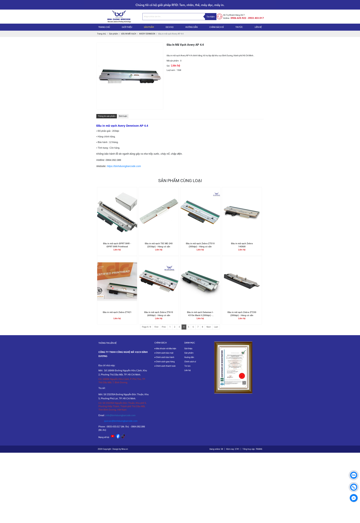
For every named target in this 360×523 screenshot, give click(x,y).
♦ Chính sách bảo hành (164, 357)
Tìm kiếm (210, 17)
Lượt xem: (171, 70)
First (156, 327)
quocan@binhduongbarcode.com (120, 421)
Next (209, 327)
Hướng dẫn (189, 357)
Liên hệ (187, 370)
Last (216, 327)
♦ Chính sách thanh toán (165, 366)
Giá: (168, 66)
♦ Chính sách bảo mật (163, 353)
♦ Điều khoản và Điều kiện (165, 348)
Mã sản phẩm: (173, 61)
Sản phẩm (189, 353)
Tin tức (187, 366)
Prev (164, 327)
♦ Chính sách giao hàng (164, 361)
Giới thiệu (188, 348)
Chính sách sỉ (190, 361)
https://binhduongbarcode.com (124, 166)
